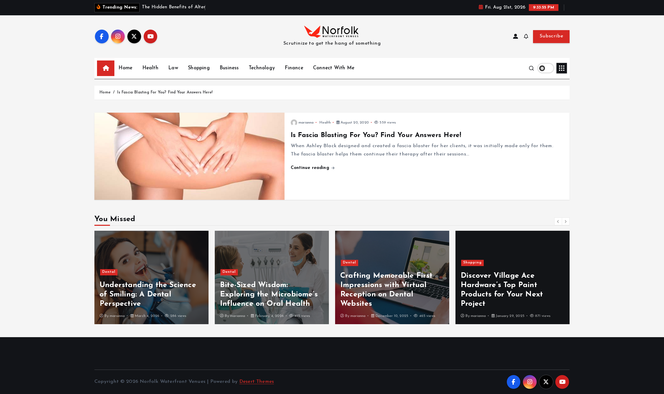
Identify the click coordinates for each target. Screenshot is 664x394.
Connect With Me (333, 68)
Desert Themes (256, 381)
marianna (306, 123)
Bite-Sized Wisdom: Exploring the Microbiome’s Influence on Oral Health (269, 294)
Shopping (199, 68)
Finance (294, 68)
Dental (108, 272)
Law (173, 68)
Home (125, 68)
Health (150, 68)
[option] (151, 277)
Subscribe (551, 36)
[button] (558, 221)
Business (229, 68)
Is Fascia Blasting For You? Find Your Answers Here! (164, 92)
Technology (262, 68)
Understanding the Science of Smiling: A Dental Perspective (148, 294)
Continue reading (311, 168)
